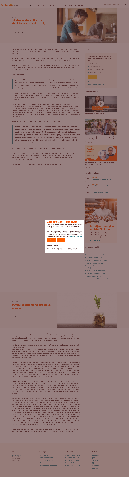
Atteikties (61, 240)
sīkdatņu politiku (57, 228)
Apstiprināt (51, 240)
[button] (64, 245)
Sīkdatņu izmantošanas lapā (75, 236)
